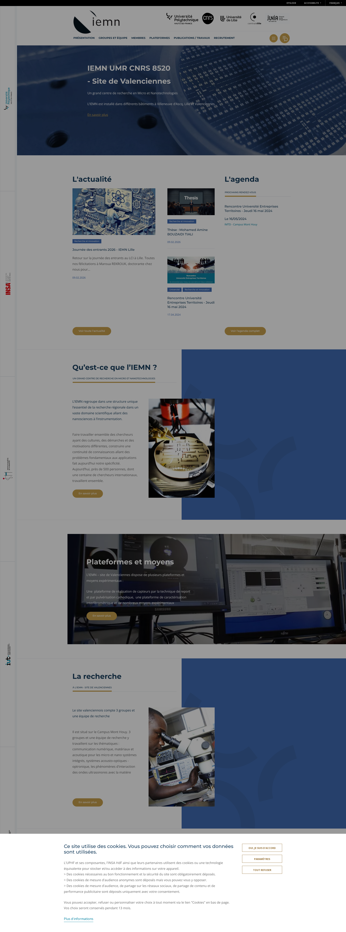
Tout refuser (262, 870)
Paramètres (262, 859)
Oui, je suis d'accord (262, 848)
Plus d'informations (78, 919)
